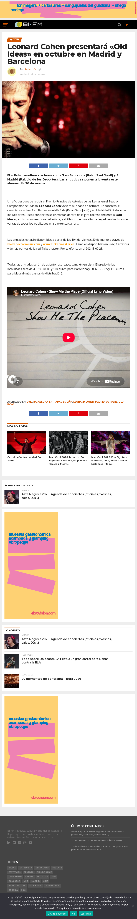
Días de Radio (44, 872)
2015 (23, 890)
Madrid (100, 401)
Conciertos (15, 877)
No (73, 913)
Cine (45, 881)
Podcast (57, 868)
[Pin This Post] (78, 165)
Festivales (15, 872)
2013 (53, 877)
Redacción (30, 69)
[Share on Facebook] (38, 165)
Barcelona (40, 401)
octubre (111, 401)
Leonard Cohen (83, 401)
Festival (28, 872)
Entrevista (25, 868)
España (67, 401)
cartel (29, 877)
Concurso (14, 881)
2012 (29, 401)
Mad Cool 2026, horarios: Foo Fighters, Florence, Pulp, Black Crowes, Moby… (68, 460)
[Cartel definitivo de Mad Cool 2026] (26, 453)
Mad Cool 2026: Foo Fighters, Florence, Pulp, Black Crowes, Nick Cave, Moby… (109, 460)
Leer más (85, 913)
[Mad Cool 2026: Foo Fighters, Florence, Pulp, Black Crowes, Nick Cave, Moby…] (110, 453)
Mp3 (26, 881)
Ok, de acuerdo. (57, 913)
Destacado (42, 868)
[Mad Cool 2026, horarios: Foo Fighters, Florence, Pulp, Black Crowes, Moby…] (68, 453)
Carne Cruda (52, 886)
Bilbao (12, 868)
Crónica (13, 890)
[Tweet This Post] (58, 165)
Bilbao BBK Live (17, 886)
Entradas (55, 401)
